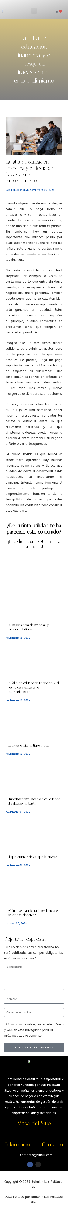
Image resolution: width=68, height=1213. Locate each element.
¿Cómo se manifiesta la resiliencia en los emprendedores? (34, 913)
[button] (34, 11)
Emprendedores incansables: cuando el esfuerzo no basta (34, 801)
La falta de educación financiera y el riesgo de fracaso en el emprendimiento (33, 687)
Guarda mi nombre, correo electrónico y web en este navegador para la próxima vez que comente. (34, 1030)
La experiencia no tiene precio (28, 745)
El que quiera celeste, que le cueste (32, 857)
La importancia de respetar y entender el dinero (28, 627)
